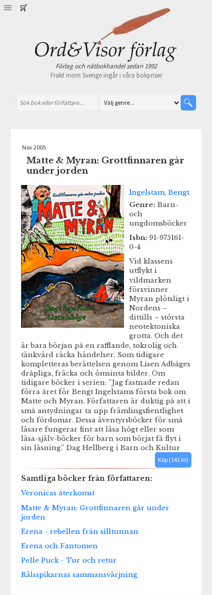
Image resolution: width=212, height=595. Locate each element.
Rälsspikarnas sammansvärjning (79, 574)
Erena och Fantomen (59, 546)
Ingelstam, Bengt (159, 192)
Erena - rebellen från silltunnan (79, 531)
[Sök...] (188, 102)
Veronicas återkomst (58, 493)
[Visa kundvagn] (23, 7)
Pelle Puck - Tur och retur (69, 560)
